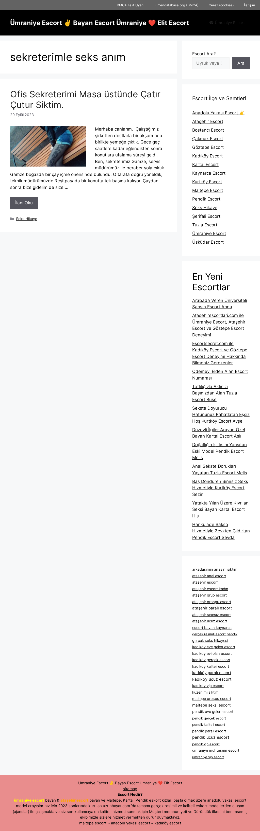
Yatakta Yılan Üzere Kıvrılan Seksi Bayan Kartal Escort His (220, 509)
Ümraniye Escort (209, 233)
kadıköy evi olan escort (212, 653)
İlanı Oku (24, 202)
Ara (241, 63)
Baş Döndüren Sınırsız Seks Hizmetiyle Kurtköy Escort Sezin (220, 488)
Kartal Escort (205, 164)
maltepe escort (92, 823)
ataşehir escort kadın (210, 589)
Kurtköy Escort (207, 181)
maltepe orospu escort (211, 698)
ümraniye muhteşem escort (215, 750)
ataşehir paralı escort (212, 608)
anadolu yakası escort (130, 823)
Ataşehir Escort (207, 121)
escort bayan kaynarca (212, 627)
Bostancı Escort (208, 130)
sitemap (130, 788)
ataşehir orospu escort (211, 602)
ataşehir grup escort (209, 595)
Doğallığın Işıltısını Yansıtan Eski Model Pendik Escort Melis (219, 451)
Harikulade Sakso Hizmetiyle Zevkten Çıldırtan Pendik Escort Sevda (221, 531)
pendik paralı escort (209, 731)
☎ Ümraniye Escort (227, 22)
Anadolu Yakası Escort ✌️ (218, 112)
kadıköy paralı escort (211, 672)
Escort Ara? (204, 53)
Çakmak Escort (207, 138)
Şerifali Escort (206, 216)
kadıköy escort (168, 823)
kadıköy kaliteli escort (210, 666)
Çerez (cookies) (221, 5)
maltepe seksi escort (211, 705)
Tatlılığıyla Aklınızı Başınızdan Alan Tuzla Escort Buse (214, 393)
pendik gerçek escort (209, 718)
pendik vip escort (206, 744)
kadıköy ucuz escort (212, 679)
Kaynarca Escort (208, 173)
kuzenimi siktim (205, 692)
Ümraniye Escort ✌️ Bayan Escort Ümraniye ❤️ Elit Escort (99, 23)
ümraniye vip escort (208, 757)
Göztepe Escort (208, 147)
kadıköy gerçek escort (211, 660)
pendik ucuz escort (210, 737)
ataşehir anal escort (209, 576)
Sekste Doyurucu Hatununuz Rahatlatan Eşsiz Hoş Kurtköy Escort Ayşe (221, 415)
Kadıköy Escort (207, 155)
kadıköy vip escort (208, 685)
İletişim (249, 5)
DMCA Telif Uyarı (130, 5)
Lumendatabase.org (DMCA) (176, 5)
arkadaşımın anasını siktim (214, 569)
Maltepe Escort (207, 190)
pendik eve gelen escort (212, 711)
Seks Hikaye (26, 218)
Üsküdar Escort (208, 242)
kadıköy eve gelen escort (213, 647)
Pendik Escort (206, 199)
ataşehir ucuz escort (209, 621)
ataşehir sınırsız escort (211, 614)
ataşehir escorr (205, 582)
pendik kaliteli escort (208, 724)
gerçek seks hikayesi (210, 640)
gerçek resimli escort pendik (214, 634)
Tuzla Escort (204, 224)
